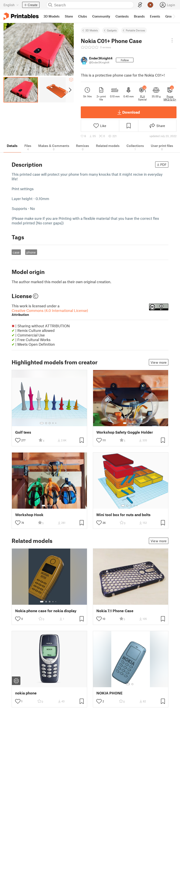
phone (31, 252)
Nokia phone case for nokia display (45, 611)
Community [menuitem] (101, 16)
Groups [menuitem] (170, 16)
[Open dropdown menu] (172, 40)
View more (159, 362)
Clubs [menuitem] (82, 16)
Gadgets (112, 30)
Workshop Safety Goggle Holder (124, 432)
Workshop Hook (29, 515)
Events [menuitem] (155, 16)
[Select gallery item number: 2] (46, 423)
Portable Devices (135, 30)
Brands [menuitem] (139, 16)
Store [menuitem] (69, 16)
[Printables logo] (21, 16)
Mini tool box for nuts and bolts (123, 515)
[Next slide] (70, 89)
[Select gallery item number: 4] (53, 423)
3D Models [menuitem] (51, 16)
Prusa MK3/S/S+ (170, 98)
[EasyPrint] (140, 5)
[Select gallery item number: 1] (41, 423)
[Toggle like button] (17, 440)
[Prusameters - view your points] (150, 5)
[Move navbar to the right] (174, 16)
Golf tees (23, 432)
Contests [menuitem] (122, 16)
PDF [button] (163, 164)
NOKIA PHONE (109, 693)
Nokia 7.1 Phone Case (114, 611)
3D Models (91, 30)
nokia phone (26, 693)
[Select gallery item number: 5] (56, 423)
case (16, 252)
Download (131, 112)
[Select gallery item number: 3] (49, 423)
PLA (142, 96)
